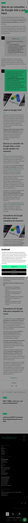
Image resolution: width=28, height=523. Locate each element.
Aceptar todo (14, 266)
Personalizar (14, 270)
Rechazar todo (14, 273)
